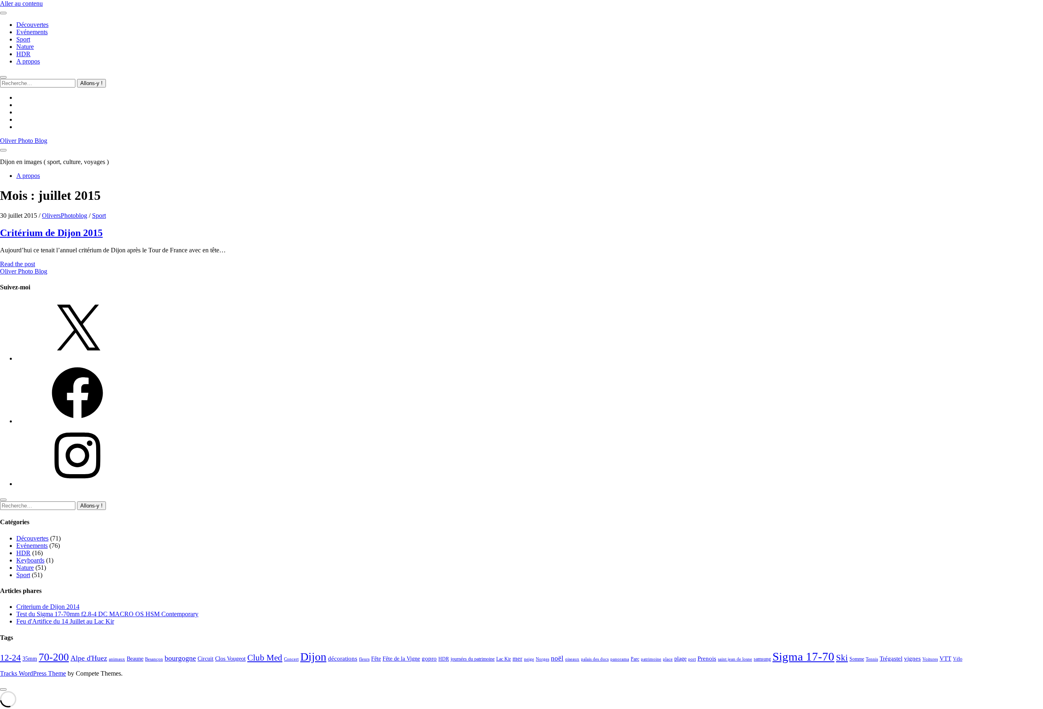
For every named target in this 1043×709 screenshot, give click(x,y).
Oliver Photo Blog (23, 140)
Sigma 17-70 (803, 656)
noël (557, 658)
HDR (23, 53)
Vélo (957, 659)
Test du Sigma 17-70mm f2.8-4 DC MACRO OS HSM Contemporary (107, 614)
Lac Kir (503, 659)
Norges (542, 659)
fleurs (364, 659)
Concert (291, 659)
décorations (342, 658)
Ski (842, 657)
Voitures (930, 659)
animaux (117, 659)
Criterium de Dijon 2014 (47, 606)
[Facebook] (77, 421)
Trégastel (891, 658)
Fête (376, 659)
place (668, 659)
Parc (635, 659)
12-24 (10, 658)
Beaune (135, 659)
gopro (429, 658)
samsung (762, 659)
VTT (945, 658)
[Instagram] (77, 483)
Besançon (154, 659)
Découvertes (32, 24)
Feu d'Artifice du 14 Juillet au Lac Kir (65, 621)
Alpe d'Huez (88, 658)
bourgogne (180, 658)
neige (529, 659)
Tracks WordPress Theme (33, 673)
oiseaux (572, 659)
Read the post (17, 263)
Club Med (264, 657)
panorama (619, 659)
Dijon (313, 656)
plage (680, 659)
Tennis (872, 659)
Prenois (707, 658)
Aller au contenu (21, 3)
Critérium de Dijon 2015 (51, 233)
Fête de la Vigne (401, 659)
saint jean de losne (735, 659)
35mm (29, 659)
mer (517, 658)
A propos (28, 61)
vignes (912, 658)
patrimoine (651, 659)
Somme (856, 659)
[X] (77, 358)
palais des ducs (595, 659)
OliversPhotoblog (64, 215)
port (692, 659)
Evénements (32, 31)
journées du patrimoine (473, 659)
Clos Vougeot (230, 659)
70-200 (54, 657)
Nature (25, 46)
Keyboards (30, 560)
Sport (23, 39)
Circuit (205, 659)
